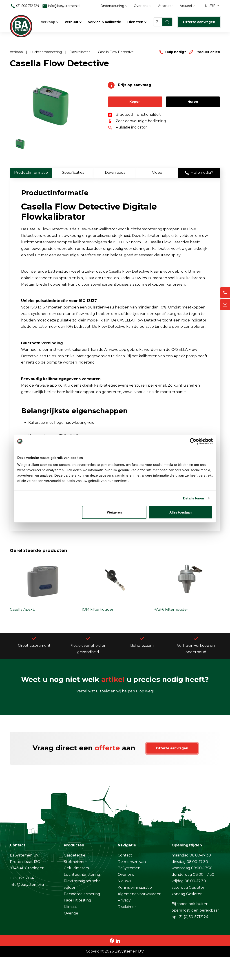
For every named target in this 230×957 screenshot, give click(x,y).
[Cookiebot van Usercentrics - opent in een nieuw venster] (193, 441)
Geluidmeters (76, 868)
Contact (125, 855)
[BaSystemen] (21, 22)
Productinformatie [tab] (31, 172)
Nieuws (124, 881)
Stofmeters (74, 862)
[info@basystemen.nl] (225, 304)
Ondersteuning (112, 6)
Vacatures (165, 6)
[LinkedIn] (118, 940)
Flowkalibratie (80, 52)
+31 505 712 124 (27, 6)
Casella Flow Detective (116, 52)
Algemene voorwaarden (139, 894)
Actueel (186, 6)
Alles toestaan (180, 512)
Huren (193, 102)
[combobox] (162, 21)
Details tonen (193, 498)
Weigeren (114, 512)
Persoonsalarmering (82, 894)
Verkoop (48, 22)
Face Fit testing (77, 900)
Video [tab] (157, 172)
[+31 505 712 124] (225, 292)
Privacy (124, 900)
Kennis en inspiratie (135, 887)
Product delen (207, 52)
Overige (71, 913)
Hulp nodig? (175, 52)
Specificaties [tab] (73, 172)
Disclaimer (127, 907)
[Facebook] (112, 940)
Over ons (141, 6)
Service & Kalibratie (104, 22)
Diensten (135, 22)
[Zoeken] (167, 22)
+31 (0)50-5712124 (192, 917)
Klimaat (70, 907)
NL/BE (210, 6)
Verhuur (72, 22)
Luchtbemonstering (46, 52)
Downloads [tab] (115, 172)
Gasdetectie (74, 855)
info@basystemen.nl (63, 6)
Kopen (135, 102)
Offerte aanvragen (199, 22)
